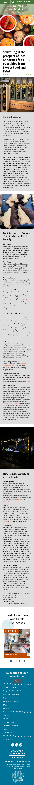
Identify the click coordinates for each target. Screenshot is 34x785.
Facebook (19, 499)
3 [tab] (17, 661)
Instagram (6, 501)
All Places (6, 719)
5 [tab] (23, 661)
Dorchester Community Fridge (14, 365)
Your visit (6, 708)
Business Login (8, 739)
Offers (5, 705)
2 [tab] (14, 661)
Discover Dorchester (9, 687)
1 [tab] (11, 661)
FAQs (5, 729)
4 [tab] (20, 661)
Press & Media (7, 733)
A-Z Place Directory (9, 722)
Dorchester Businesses (10, 726)
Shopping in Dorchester (10, 701)
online (5, 521)
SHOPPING (10, 631)
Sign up (17, 681)
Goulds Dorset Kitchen (10, 404)
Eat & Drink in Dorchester (11, 694)
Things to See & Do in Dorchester (13, 691)
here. (28, 382)
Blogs (5, 698)
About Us (6, 715)
